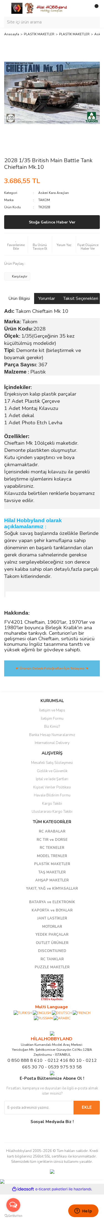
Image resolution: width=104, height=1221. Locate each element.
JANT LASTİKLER (52, 918)
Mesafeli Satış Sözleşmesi (52, 762)
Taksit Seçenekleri (80, 298)
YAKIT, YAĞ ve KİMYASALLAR (52, 888)
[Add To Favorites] (16, 244)
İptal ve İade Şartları (52, 779)
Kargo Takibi (52, 803)
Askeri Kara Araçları (53, 193)
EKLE (87, 1107)
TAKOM (44, 200)
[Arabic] (62, 1018)
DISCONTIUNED (52, 950)
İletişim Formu (52, 718)
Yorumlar (46, 298)
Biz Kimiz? (52, 726)
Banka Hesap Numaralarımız (52, 734)
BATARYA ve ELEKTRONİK (52, 902)
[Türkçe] (23, 1013)
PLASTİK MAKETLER (52, 864)
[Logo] (39, 8)
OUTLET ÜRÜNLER (52, 942)
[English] (42, 1013)
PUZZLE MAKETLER (52, 967)
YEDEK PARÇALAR (52, 934)
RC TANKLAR (52, 959)
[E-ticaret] (51, 1189)
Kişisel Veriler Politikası (52, 787)
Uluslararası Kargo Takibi (52, 811)
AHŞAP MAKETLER (52, 880)
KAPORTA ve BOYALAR (52, 910)
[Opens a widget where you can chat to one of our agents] (83, 1211)
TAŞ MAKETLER (52, 872)
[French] (81, 1013)
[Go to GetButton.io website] (13, 1215)
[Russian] (43, 1018)
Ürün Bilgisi (19, 298)
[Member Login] (83, 8)
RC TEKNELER (52, 847)
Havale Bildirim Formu (52, 795)
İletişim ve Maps (52, 710)
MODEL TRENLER (52, 856)
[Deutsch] (62, 1013)
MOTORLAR (52, 926)
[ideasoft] (23, 1189)
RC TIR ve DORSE (52, 839)
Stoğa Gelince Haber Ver (52, 222)
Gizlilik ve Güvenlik (52, 771)
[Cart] (94, 8)
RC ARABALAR (52, 831)
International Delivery (52, 742)
